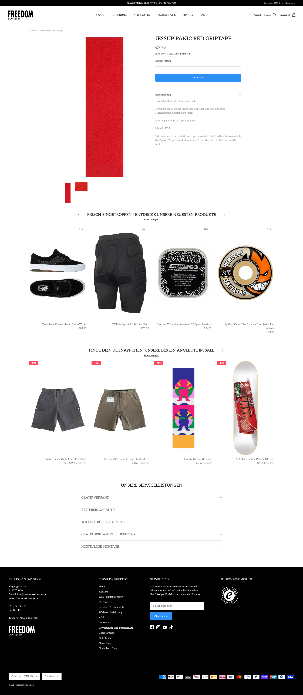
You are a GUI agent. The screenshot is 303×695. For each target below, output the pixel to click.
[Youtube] (165, 627)
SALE (203, 14)
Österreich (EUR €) (272, 3)
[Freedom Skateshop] (20, 15)
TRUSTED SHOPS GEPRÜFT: (237, 579)
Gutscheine (105, 638)
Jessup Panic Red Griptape (51, 30)
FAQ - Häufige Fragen (111, 596)
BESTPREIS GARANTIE (98, 510)
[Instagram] (158, 627)
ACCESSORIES (142, 14)
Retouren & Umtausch (111, 607)
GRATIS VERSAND (95, 497)
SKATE (100, 14)
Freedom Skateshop (25, 685)
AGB (101, 617)
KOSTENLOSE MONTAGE (100, 546)
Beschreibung (163, 94)
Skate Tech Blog (108, 648)
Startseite (33, 30)
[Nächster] (144, 107)
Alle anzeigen (151, 219)
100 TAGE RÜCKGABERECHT (103, 522)
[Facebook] (152, 627)
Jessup (167, 60)
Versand (103, 602)
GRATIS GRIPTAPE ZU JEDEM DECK (108, 534)
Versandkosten (182, 53)
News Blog (105, 643)
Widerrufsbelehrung (110, 612)
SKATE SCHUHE (166, 14)
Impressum (105, 622)
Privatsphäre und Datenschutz (116, 627)
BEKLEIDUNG (119, 14)
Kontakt (103, 591)
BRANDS (188, 14)
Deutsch (289, 3)
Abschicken (161, 616)
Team (102, 586)
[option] (105, 107)
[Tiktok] (171, 627)
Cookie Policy (106, 632)
